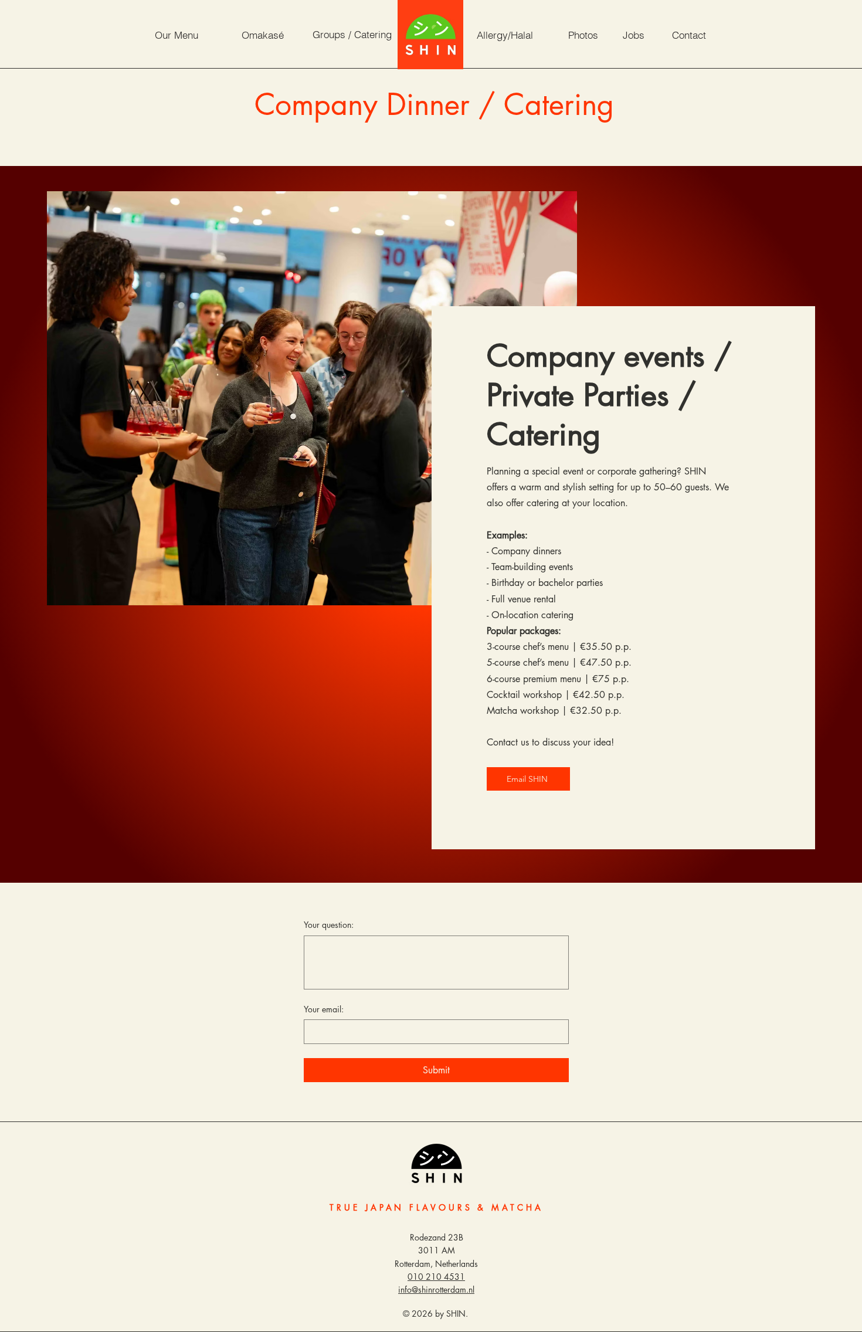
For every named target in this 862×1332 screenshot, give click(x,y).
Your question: (329, 924)
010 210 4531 (436, 1276)
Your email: (324, 1009)
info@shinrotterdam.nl (436, 1289)
